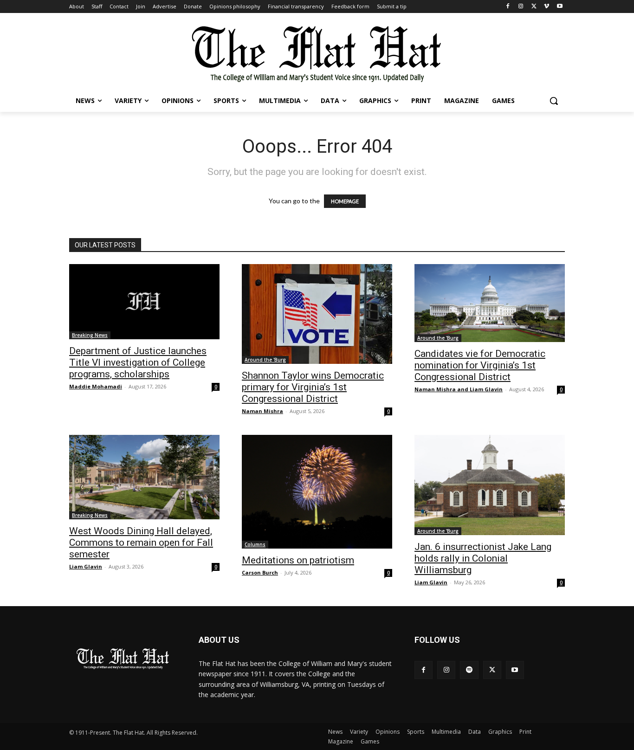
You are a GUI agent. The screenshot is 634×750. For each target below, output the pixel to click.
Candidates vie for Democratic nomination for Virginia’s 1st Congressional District (479, 365)
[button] (554, 101)
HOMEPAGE (345, 201)
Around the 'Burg (265, 359)
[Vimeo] (546, 6)
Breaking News (90, 335)
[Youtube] (559, 6)
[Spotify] (469, 670)
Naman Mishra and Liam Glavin (458, 389)
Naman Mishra (262, 410)
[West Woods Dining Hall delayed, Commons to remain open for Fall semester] (144, 477)
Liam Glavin (85, 566)
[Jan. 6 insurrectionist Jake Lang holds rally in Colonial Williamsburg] (489, 485)
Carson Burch (260, 572)
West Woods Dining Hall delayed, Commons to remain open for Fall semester (141, 542)
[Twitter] (534, 6)
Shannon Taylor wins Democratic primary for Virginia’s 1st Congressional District (313, 387)
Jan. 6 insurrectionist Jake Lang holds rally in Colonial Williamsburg (482, 558)
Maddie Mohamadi (95, 386)
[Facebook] (508, 6)
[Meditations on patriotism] (317, 492)
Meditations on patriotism (298, 560)
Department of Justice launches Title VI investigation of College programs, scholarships (138, 362)
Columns (255, 544)
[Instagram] (521, 6)
